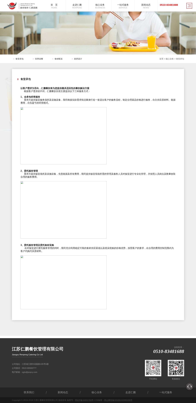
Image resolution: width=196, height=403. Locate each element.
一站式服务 (165, 392)
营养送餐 (39, 59)
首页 (161, 59)
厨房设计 (78, 59)
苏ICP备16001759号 (84, 400)
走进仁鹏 (130, 392)
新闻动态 (63, 392)
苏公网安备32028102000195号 (118, 400)
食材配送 (59, 59)
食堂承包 (19, 59)
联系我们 (29, 392)
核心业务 (170, 59)
